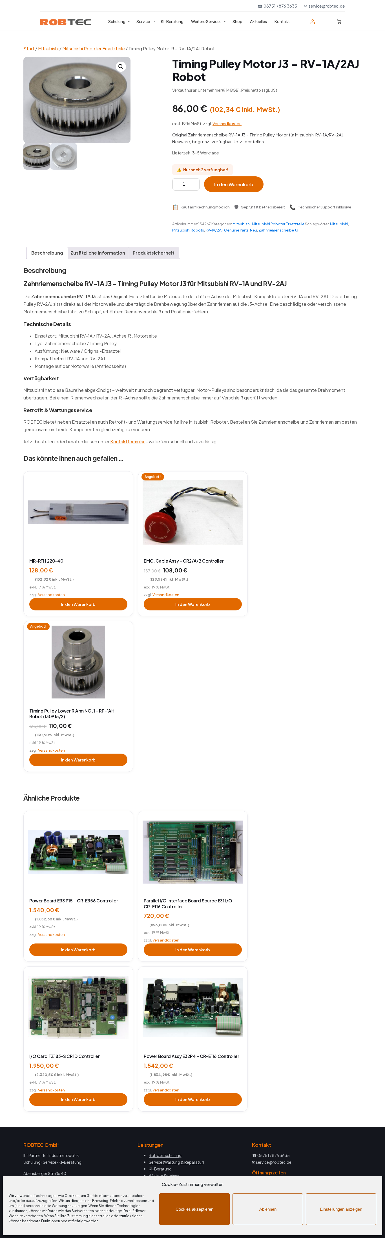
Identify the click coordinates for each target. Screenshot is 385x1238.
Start (28, 48)
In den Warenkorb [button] (78, 604)
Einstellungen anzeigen (341, 1209)
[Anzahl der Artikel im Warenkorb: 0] (339, 21)
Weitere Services (164, 1175)
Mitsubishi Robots (188, 230)
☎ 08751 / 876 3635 (277, 5)
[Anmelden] (312, 21)
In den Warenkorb (233, 184)
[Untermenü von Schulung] (129, 21)
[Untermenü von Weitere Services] (225, 21)
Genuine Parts (236, 230)
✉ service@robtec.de (324, 5)
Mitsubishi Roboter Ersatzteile (93, 48)
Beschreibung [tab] (47, 253)
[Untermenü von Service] (153, 21)
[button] (121, 67)
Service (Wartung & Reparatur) (176, 1162)
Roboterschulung (165, 1155)
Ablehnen (267, 1209)
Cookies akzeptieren (194, 1209)
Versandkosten (227, 123)
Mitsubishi (48, 48)
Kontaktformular (127, 441)
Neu (253, 230)
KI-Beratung (160, 1168)
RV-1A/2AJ (214, 230)
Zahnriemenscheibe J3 (278, 230)
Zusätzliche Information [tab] (97, 253)
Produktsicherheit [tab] (153, 253)
